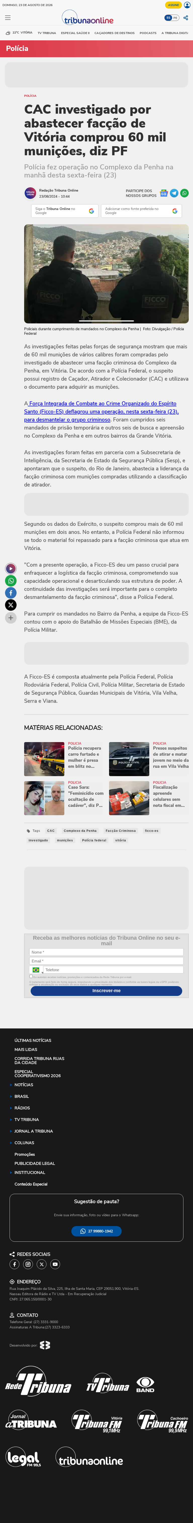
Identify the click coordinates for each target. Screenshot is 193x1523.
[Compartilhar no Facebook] (11, 593)
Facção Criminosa (121, 831)
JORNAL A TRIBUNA (34, 1131)
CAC (51, 831)
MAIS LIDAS (26, 1050)
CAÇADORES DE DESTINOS (114, 33)
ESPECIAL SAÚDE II (75, 33)
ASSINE (173, 5)
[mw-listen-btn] (11, 569)
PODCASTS (148, 33)
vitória (120, 840)
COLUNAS (24, 1143)
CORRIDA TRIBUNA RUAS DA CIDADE (39, 1061)
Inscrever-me (106, 990)
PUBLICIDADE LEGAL (35, 1164)
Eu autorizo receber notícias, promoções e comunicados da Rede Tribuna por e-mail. (82, 977)
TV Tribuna (47, 33)
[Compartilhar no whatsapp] (11, 581)
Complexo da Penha (80, 831)
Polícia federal (94, 840)
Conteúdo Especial (31, 1184)
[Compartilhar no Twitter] (11, 605)
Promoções (25, 1154)
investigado (38, 840)
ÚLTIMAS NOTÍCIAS (33, 1041)
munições (65, 840)
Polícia (30, 96)
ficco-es (152, 831)
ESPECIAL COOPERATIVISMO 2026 (38, 1074)
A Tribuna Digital (176, 33)
